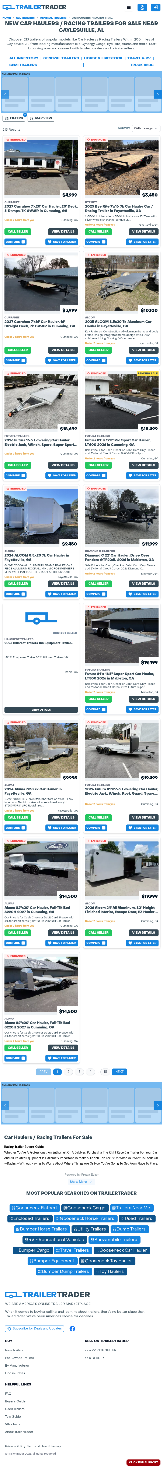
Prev (43, 1072)
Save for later (64, 242)
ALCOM (90, 317)
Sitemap (54, 1446)
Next (119, 1072)
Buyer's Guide (15, 1401)
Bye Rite (91, 202)
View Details (63, 232)
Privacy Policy (15, 1446)
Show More (78, 1182)
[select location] (142, 7)
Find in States (15, 1373)
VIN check (12, 1424)
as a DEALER (94, 1358)
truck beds (142, 65)
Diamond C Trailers (100, 551)
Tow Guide (13, 1417)
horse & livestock (103, 58)
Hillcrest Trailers (19, 639)
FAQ (8, 1394)
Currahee (12, 202)
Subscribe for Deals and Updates (37, 1329)
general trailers (61, 58)
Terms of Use (37, 1446)
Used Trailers (15, 1409)
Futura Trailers (17, 436)
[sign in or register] (155, 7)
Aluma (9, 785)
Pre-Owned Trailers (19, 1358)
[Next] (158, 94)
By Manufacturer (17, 1366)
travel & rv (139, 58)
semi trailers (23, 65)
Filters (16, 118)
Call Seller (18, 232)
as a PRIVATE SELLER (100, 1350)
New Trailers (14, 1350)
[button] (142, 7)
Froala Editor (90, 1174)
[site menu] (128, 7)
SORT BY (124, 128)
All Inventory (23, 58)
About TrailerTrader (19, 1432)
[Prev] (5, 94)
